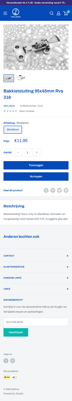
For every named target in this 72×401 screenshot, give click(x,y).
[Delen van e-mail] (66, 190)
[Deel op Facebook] (46, 190)
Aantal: (7, 152)
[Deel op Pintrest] (52, 190)
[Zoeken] (52, 13)
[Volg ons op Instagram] (12, 360)
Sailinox (9, 106)
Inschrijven (16, 332)
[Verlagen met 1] (36, 152)
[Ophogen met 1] (18, 152)
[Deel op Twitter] (59, 190)
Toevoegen (36, 165)
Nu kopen (36, 176)
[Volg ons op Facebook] (5, 360)
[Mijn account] (58, 13)
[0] (65, 13)
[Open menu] (5, 13)
